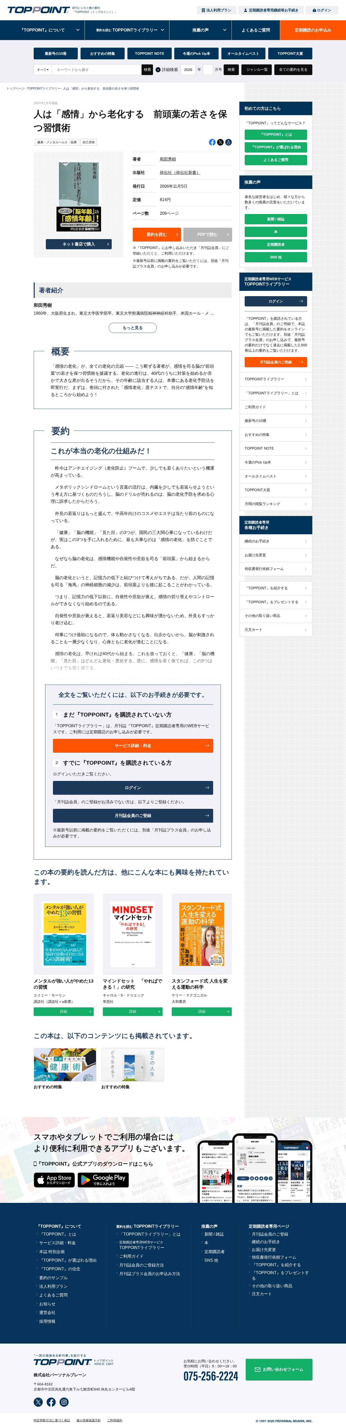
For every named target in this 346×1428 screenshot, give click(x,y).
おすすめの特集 (102, 53)
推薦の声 (201, 30)
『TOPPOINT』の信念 (59, 1269)
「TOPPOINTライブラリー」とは (271, 393)
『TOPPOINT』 (42, 30)
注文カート (253, 630)
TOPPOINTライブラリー (44, 88)
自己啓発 (89, 142)
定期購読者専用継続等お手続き (274, 10)
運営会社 (47, 1312)
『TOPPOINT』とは (57, 1234)
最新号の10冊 (56, 53)
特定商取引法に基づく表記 (52, 1420)
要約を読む (157, 234)
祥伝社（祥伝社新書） (180, 172)
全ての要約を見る (293, 69)
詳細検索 (170, 69)
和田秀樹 (168, 159)
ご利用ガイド (255, 407)
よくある (256, 30)
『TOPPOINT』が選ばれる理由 (68, 1260)
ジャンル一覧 (257, 69)
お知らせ (47, 1304)
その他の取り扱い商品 (262, 616)
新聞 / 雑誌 (214, 1234)
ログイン (324, 10)
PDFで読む (207, 234)
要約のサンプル (53, 1278)
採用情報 (47, 1321)
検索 (147, 69)
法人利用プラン (218, 10)
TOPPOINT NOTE (149, 53)
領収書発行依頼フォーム (264, 569)
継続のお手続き (257, 541)
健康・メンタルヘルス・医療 (57, 142)
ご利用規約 (114, 1420)
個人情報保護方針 (88, 1420)
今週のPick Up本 (196, 53)
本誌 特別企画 (52, 1252)
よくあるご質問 (53, 1295)
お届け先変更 (255, 555)
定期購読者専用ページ (269, 1226)
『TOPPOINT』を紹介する (266, 588)
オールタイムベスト (243, 53)
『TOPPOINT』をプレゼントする (271, 602)
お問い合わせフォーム (283, 1369)
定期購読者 (214, 1252)
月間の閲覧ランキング (262, 504)
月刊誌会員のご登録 (270, 1234)
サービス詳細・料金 (57, 1243)
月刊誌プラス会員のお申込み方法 (149, 1274)
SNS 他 (211, 1260)
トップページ (15, 88)
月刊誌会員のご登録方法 (141, 1265)
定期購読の (313, 30)
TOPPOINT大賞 (290, 53)
